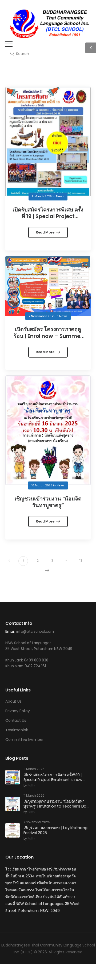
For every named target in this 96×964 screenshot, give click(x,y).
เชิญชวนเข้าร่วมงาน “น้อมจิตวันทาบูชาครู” (48, 502)
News (60, 196)
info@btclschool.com (35, 631)
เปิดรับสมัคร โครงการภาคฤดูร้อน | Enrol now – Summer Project (48, 335)
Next (47, 570)
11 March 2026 (42, 196)
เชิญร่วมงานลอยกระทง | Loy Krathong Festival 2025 (55, 830)
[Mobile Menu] (9, 44)
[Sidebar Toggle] (90, 48)
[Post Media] (48, 141)
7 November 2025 (42, 316)
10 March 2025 (41, 485)
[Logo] (49, 24)
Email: (10, 631)
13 (80, 561)
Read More (45, 232)
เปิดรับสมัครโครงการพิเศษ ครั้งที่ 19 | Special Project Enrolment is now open (48, 216)
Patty (31, 786)
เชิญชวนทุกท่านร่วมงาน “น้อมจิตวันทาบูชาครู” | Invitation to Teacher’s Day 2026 (56, 806)
